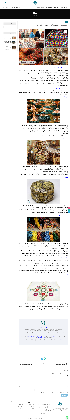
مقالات (34, 15)
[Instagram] (69, 208)
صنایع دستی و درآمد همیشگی (8, 36)
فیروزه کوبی (53, 336)
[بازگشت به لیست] (43, 363)
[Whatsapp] (67, 417)
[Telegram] (69, 212)
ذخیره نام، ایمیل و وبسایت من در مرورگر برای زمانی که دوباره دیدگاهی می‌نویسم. (53, 392)
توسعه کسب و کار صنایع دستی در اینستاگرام (7, 42)
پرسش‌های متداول (31, 404)
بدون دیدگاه (5, 38)
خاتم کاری (43, 336)
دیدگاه (66, 375)
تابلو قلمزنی (38, 336)
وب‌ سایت (33, 387)
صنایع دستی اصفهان (41, 337)
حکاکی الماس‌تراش (20, 406)
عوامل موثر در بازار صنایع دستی (8, 47)
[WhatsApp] (69, 210)
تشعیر (29, 336)
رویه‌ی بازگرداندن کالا (31, 406)
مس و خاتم (21, 411)
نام (67, 387)
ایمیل (50, 387)
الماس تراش (33, 336)
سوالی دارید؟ (32, 408)
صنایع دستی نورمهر (58, 339)
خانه (36, 15)
